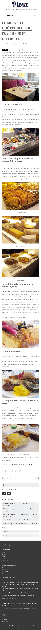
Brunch (5, 464)
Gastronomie (13, 464)
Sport (3, 574)
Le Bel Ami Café (6, 455)
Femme (4, 556)
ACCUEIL (5, 532)
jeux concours (26, 603)
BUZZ (3, 552)
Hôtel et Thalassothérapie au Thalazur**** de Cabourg (20, 523)
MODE (4, 567)
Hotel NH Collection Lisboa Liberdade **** (16, 520)
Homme (4, 563)
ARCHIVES (6, 535)
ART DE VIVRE (24, 43)
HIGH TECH (5, 561)
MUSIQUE (5, 569)
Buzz (12, 603)
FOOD (3, 558)
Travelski (26, 609)
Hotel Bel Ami (23, 464)
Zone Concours (6, 603)
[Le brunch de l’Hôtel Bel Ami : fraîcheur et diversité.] (6, 470)
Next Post (35, 478)
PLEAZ (12, 626)
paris (30, 464)
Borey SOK (9, 43)
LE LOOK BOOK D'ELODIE (9, 565)
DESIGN (4, 554)
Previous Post (7, 478)
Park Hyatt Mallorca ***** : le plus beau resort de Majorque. (20, 582)
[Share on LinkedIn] (16, 470)
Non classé (5, 572)
